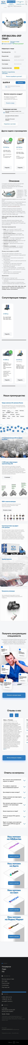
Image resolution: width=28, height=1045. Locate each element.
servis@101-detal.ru (7, 1001)
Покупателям (5, 983)
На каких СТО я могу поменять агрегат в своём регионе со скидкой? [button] (7, 684)
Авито (4, 749)
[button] (11, 2)
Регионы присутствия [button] (8, 979)
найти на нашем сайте (14, 206)
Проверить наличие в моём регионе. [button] (4, 650)
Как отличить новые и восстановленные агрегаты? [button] (23, 677)
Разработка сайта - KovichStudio (10, 1033)
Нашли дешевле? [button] (19, 43)
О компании (5, 985)
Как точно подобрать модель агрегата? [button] (5, 669)
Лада (4, 969)
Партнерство (5, 987)
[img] (14, 849)
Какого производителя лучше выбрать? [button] (22, 652)
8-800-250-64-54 (20, 2)
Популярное (6, 967)
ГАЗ (3, 971)
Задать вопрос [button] (7, 43)
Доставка (4, 981)
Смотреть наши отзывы (14, 42)
